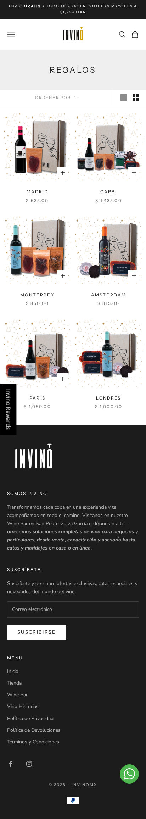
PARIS (37, 398)
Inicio (12, 671)
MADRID (38, 191)
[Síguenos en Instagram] (29, 763)
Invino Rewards (8, 409)
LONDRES (108, 398)
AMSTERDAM (108, 294)
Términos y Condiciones (33, 742)
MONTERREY (37, 294)
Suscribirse (36, 632)
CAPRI (108, 191)
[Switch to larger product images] (123, 97)
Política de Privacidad (30, 718)
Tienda (14, 683)
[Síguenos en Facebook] (10, 763)
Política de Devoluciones (34, 730)
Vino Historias (23, 706)
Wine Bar (17, 694)
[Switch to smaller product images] (136, 97)
